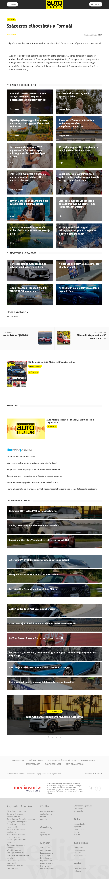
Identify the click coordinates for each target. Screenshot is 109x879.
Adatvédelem (88, 760)
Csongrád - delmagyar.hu (17, 821)
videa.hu (77, 853)
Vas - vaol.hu (12, 863)
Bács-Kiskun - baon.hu (16, 811)
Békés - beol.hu (13, 816)
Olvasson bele (35, 366)
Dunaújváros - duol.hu (16, 824)
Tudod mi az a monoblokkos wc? (22, 456)
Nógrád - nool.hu (14, 850)
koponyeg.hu (79, 850)
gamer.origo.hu (46, 855)
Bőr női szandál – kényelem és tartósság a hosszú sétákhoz (34, 476)
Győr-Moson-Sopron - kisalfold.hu (16, 830)
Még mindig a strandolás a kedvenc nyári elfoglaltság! (31, 463)
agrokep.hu (45, 835)
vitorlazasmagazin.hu (83, 806)
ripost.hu (77, 827)
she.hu (77, 834)
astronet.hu (45, 848)
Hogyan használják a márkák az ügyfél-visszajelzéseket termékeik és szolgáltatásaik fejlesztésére (52, 489)
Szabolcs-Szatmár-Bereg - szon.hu (18, 856)
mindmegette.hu (47, 863)
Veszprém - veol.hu (15, 866)
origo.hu (43, 819)
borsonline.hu (79, 824)
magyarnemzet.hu (48, 811)
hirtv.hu (43, 816)
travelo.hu (44, 866)
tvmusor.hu (78, 811)
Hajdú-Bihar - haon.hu (16, 834)
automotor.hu (45, 850)
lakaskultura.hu (46, 853)
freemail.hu (78, 847)
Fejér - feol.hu (12, 827)
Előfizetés (33, 372)
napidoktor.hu (46, 861)
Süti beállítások (75, 764)
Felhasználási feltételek (62, 760)
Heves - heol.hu (13, 837)
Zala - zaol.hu (12, 868)
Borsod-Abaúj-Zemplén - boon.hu (21, 819)
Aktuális (11, 19)
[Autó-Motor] (54, 4)
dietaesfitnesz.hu (47, 868)
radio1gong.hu (80, 868)
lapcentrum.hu (80, 855)
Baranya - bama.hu (15, 814)
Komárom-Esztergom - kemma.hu (16, 846)
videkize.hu (78, 808)
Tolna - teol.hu (13, 860)
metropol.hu (79, 829)
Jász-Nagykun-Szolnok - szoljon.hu (17, 841)
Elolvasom (52, 426)
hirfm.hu (77, 871)
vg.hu (42, 832)
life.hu (76, 832)
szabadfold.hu (46, 814)
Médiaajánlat (36, 760)
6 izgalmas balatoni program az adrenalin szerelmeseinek (33, 469)
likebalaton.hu (46, 858)
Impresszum (18, 760)
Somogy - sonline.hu (15, 853)
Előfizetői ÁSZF (53, 764)
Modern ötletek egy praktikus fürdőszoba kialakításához (33, 482)
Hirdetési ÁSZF (32, 764)
